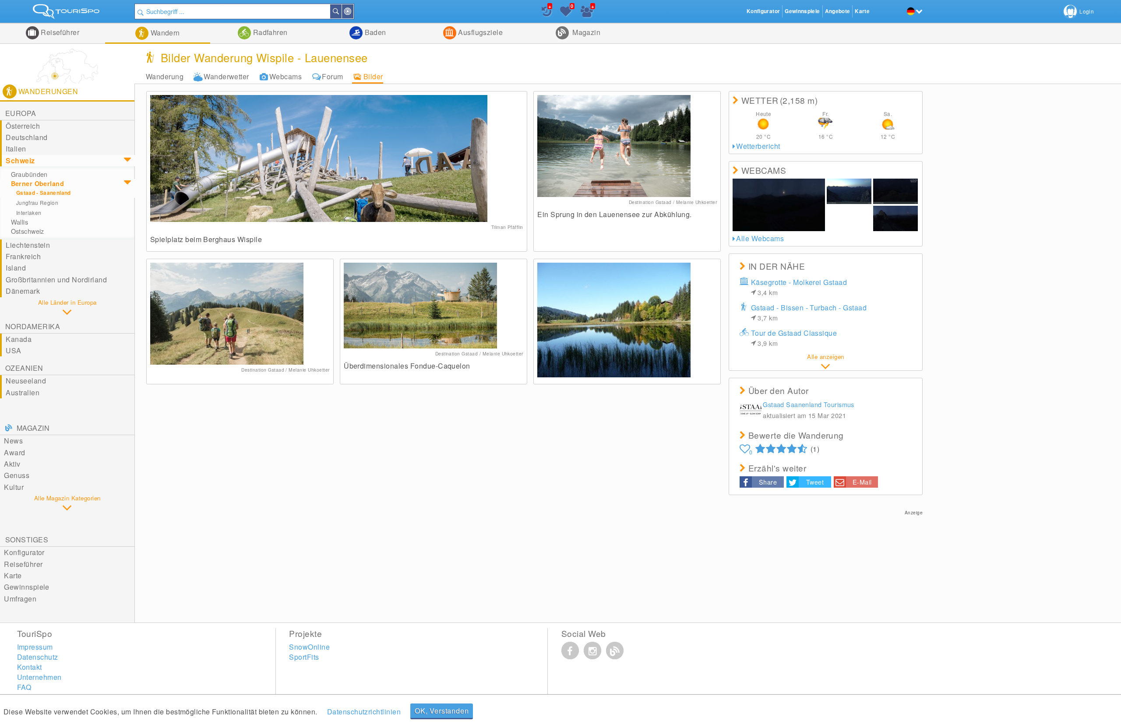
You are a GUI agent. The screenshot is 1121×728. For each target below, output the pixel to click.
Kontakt (29, 667)
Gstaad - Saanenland (43, 193)
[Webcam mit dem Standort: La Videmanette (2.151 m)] (895, 218)
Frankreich (23, 256)
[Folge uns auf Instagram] (592, 650)
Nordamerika (32, 326)
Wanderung (164, 76)
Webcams (285, 76)
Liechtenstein (28, 245)
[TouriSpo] (67, 13)
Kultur (14, 487)
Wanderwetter (226, 76)
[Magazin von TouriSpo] (615, 650)
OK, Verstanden (442, 711)
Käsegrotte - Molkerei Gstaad (799, 287)
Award (14, 452)
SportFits (304, 657)
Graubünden (29, 174)
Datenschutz (37, 657)
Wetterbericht (758, 146)
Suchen (341, 11)
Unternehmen (39, 677)
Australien (22, 392)
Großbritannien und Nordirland (56, 279)
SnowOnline (309, 647)
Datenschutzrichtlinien (364, 712)
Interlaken (29, 212)
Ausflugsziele (479, 32)
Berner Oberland (37, 183)
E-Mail (862, 481)
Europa (20, 113)
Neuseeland (26, 381)
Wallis (19, 222)
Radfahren (269, 32)
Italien (16, 149)
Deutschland (26, 137)
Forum (332, 76)
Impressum (35, 647)
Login (1086, 11)
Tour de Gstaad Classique (794, 338)
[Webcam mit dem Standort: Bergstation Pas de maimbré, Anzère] (849, 218)
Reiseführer (59, 32)
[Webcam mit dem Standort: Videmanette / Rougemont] (849, 191)
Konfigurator (24, 552)
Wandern (164, 33)
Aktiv (12, 464)
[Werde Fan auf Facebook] (570, 650)
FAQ (24, 687)
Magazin (586, 32)
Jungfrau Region (37, 202)
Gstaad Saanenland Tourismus (808, 404)
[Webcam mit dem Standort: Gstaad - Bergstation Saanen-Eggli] (779, 205)
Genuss (16, 475)
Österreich (23, 126)
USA (13, 350)
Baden (374, 32)
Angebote (837, 11)
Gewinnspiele (26, 587)
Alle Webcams (760, 238)
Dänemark (23, 291)
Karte (12, 575)
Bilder (373, 76)
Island (16, 268)
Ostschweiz (27, 231)
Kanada (19, 339)
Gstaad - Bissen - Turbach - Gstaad (809, 312)
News (13, 441)
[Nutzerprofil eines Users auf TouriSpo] (750, 411)
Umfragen (20, 599)
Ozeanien (24, 368)
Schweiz (20, 160)
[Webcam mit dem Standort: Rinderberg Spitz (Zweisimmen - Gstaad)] (895, 191)
